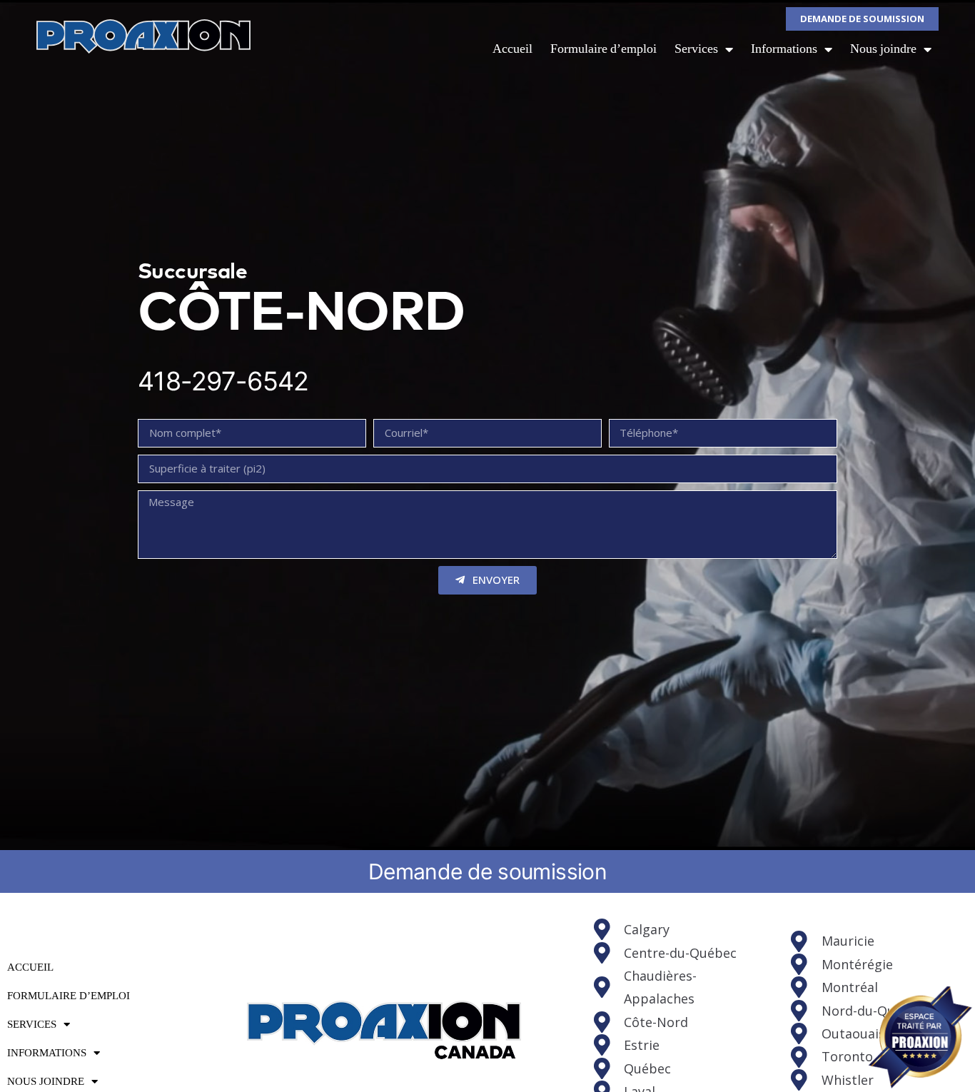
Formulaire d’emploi (603, 49)
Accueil (512, 49)
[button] (862, 19)
